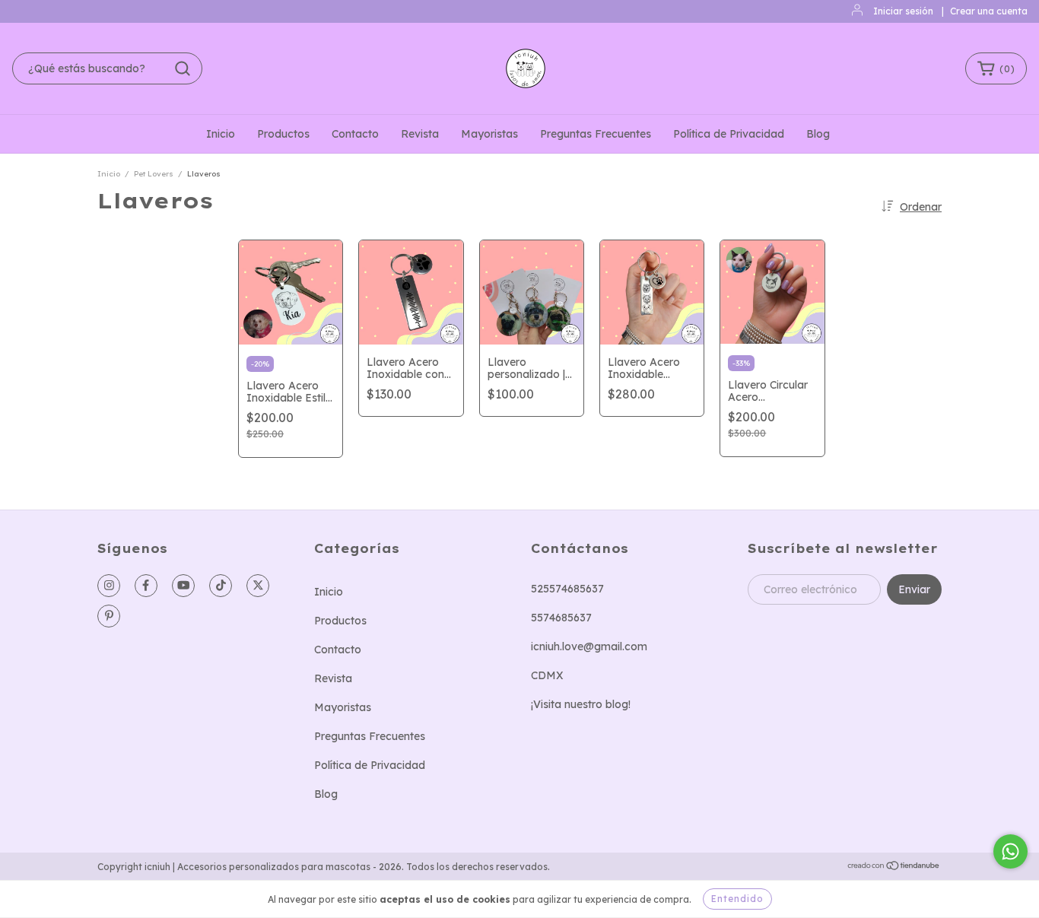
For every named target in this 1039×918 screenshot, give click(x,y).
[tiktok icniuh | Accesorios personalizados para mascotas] (220, 585)
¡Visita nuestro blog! (581, 704)
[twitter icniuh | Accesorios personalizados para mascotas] (257, 585)
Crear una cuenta (989, 11)
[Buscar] (182, 68)
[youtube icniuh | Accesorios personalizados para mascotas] (183, 585)
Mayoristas (489, 134)
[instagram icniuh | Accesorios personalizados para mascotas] (108, 585)
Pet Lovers (153, 174)
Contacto (355, 134)
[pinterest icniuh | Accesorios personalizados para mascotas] (108, 616)
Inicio (220, 134)
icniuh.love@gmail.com (589, 646)
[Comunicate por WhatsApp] (1010, 851)
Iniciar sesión (903, 11)
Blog (818, 134)
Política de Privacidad (728, 134)
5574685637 (561, 617)
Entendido (737, 898)
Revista (420, 134)
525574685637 (567, 589)
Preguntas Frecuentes (595, 134)
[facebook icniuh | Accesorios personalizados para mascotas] (146, 585)
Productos (283, 134)
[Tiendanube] (894, 866)
